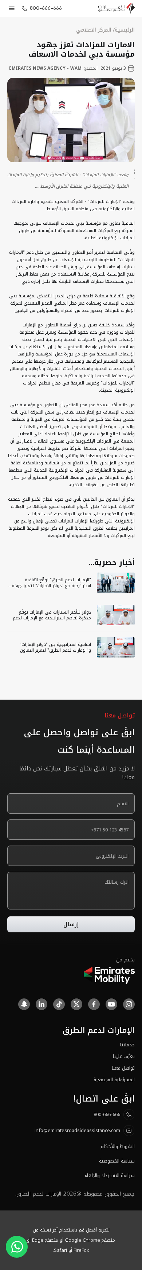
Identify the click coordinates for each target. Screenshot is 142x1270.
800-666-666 (46, 8)
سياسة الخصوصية (117, 1161)
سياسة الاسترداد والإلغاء (110, 1175)
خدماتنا (127, 1045)
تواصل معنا (123, 1068)
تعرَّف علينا (124, 1056)
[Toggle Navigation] (11, 8)
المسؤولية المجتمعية (114, 1079)
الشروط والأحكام (117, 1146)
